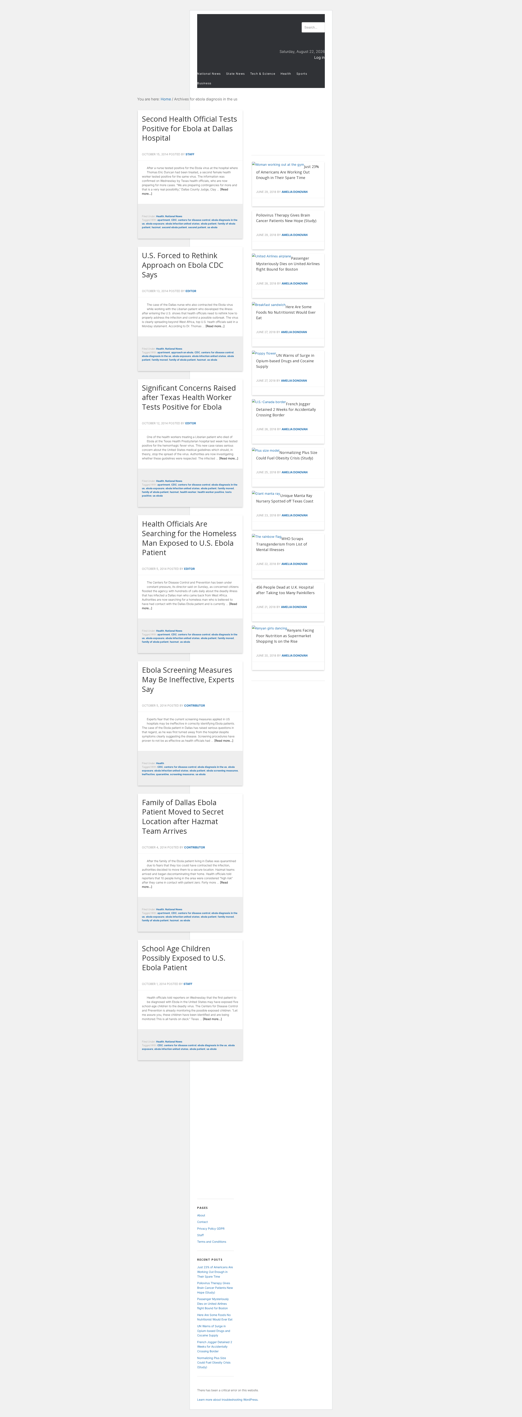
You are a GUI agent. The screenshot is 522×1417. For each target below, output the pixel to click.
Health (160, 216)
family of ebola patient (182, 359)
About (201, 1215)
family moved (160, 359)
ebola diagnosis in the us (156, 356)
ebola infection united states (183, 223)
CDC (174, 219)
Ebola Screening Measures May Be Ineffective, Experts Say (188, 679)
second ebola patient (174, 227)
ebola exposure (155, 223)
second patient (197, 227)
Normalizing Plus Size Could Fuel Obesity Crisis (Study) (213, 1362)
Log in (319, 57)
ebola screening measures (222, 770)
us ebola (212, 227)
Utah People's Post (234, 36)
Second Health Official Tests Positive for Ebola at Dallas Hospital (189, 128)
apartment (163, 219)
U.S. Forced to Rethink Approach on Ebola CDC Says (182, 265)
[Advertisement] (288, 121)
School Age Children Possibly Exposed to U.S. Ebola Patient (184, 958)
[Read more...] (215, 326)
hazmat (156, 227)
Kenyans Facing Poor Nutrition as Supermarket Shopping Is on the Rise (285, 636)
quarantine (162, 774)
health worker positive (211, 491)
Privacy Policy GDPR (211, 1228)
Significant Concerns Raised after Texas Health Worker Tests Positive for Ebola (189, 397)
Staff (200, 1235)
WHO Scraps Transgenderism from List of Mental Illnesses (281, 544)
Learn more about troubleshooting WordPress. (227, 1399)
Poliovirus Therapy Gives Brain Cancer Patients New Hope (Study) (215, 1287)
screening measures (182, 774)
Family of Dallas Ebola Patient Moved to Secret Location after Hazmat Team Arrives (183, 816)
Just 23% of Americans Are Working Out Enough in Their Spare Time (287, 172)
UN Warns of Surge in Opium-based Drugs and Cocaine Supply (285, 361)
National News (173, 216)
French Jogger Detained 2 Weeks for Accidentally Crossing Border (286, 409)
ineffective (148, 774)
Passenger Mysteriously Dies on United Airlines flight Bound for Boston (288, 264)
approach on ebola (182, 352)
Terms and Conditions (211, 1241)
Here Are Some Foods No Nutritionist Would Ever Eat (286, 312)
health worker (188, 491)
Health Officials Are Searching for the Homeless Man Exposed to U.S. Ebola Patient (189, 538)
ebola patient (209, 223)
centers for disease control (194, 219)
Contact (202, 1222)
